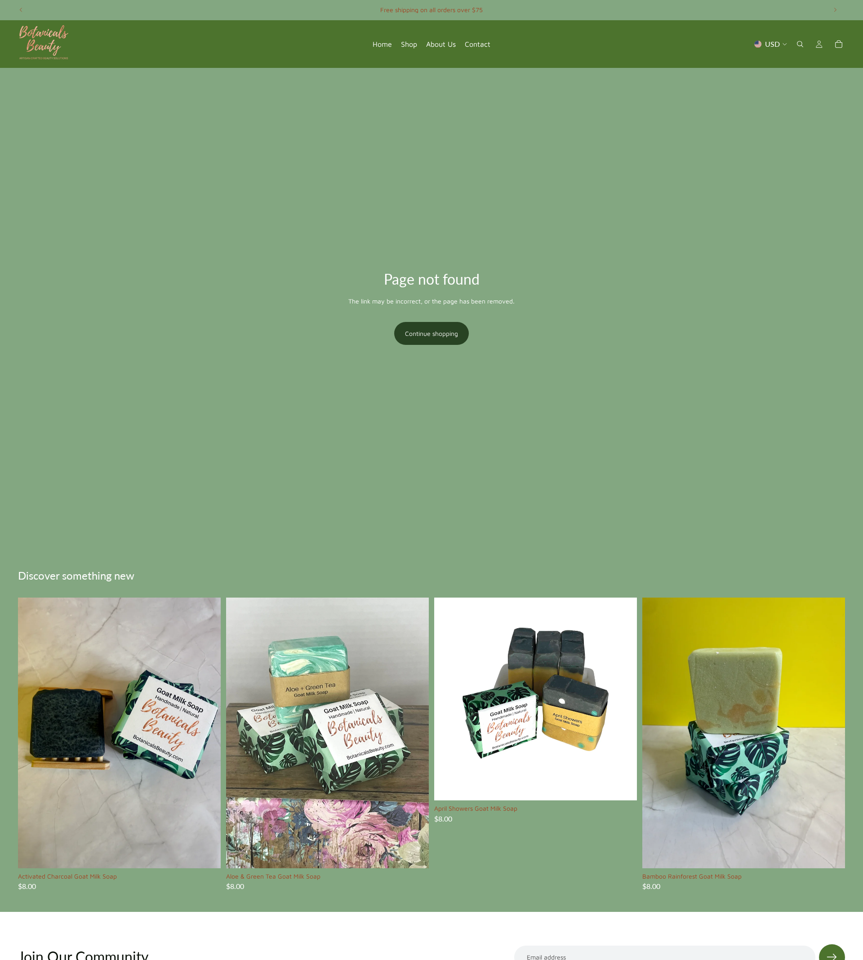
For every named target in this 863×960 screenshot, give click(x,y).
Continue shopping (431, 333)
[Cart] (839, 44)
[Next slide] (835, 10)
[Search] (800, 44)
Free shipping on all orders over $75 (431, 9)
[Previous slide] (21, 10)
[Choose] (207, 854)
